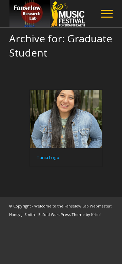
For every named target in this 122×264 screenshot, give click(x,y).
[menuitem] (103, 13)
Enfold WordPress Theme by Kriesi (69, 214)
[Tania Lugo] (66, 119)
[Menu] (103, 13)
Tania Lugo (48, 157)
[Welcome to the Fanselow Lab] (50, 13)
